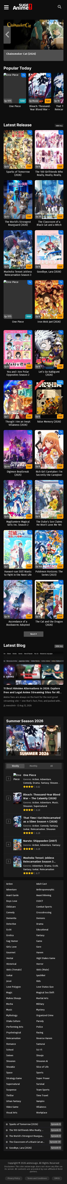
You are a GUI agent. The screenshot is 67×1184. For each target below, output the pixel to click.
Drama (36, 783)
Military (40, 1004)
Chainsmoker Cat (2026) (21, 53)
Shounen (54, 783)
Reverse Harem (44, 1038)
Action (35, 779)
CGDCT (39, 901)
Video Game (12, 1107)
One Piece (29, 775)
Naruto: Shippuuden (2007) (40, 840)
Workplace (41, 1112)
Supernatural (40, 806)
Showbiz (10, 1067)
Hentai (9, 958)
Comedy (27, 783)
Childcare (11, 906)
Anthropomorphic (45, 889)
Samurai (40, 1044)
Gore (38, 946)
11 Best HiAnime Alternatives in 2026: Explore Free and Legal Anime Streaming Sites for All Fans (32, 692)
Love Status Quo (45, 986)
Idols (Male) (42, 969)
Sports (39, 1072)
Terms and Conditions (37, 1178)
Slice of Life (42, 1067)
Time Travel (42, 1095)
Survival (40, 1084)
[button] (43, 23)
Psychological (13, 1032)
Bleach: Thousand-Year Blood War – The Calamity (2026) (41, 796)
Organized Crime (44, 1015)
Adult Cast (41, 884)
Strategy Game (14, 1078)
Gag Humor (12, 941)
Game (39, 941)
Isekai (26, 829)
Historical (11, 964)
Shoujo (40, 1055)
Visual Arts (11, 1112)
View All (59, 126)
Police (39, 1026)
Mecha (9, 1004)
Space (9, 1072)
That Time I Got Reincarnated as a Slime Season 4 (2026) (41, 819)
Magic (9, 992)
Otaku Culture (13, 1021)
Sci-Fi (39, 1049)
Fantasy (45, 783)
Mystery (40, 1009)
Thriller (10, 1095)
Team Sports (42, 1089)
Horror (39, 964)
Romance (11, 1044)
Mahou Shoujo (13, 998)
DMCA (56, 1178)
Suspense (11, 1089)
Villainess (41, 1107)
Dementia (11, 918)
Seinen (9, 1055)
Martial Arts (42, 998)
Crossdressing (43, 912)
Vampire (40, 1101)
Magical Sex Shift (45, 992)
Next (33, 634)
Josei (8, 981)
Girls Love (11, 946)
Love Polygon (13, 986)
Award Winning (43, 895)
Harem (39, 952)
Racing (39, 1032)
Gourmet (10, 952)
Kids (38, 981)
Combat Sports (44, 906)
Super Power (43, 1078)
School (10, 1049)
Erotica (10, 935)
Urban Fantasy (13, 1101)
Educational (42, 929)
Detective (11, 924)
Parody (40, 1021)
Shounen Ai (42, 1061)
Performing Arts (14, 1026)
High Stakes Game (45, 958)
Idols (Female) (14, 969)
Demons (40, 918)
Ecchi (55, 865)
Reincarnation (38, 829)
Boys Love (11, 901)
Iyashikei (40, 975)
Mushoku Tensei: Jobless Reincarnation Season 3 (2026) (38, 860)
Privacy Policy (14, 1178)
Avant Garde (12, 895)
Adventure (45, 779)
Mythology (11, 1015)
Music (55, 802)
